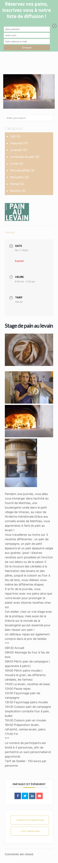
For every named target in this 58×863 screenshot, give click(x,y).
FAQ (13, 136)
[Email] (39, 796)
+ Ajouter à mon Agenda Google (30, 820)
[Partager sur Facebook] (18, 796)
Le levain (16, 150)
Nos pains (17, 177)
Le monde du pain (22, 156)
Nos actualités (19, 170)
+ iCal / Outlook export (30, 831)
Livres (14, 163)
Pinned (14, 184)
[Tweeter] (25, 796)
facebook (10, 232)
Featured (16, 143)
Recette (15, 190)
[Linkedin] (32, 796)
